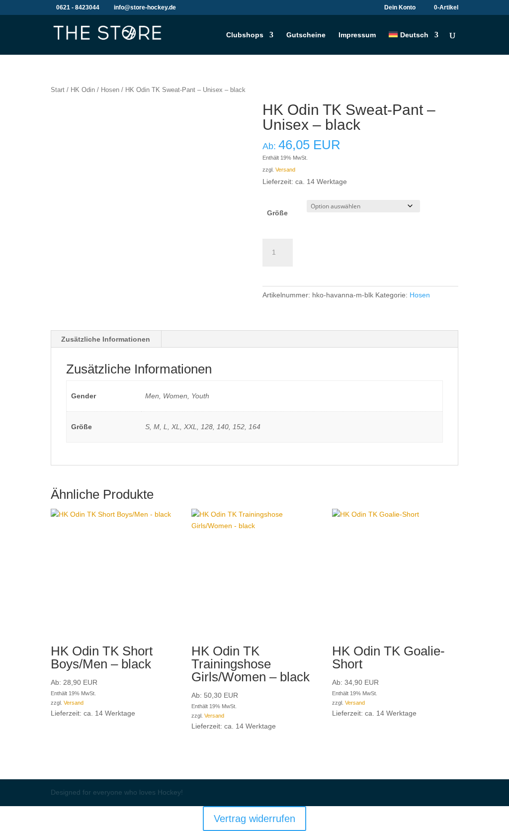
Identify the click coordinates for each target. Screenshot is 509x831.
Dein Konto (400, 7)
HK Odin (83, 89)
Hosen (110, 89)
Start (58, 89)
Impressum (357, 35)
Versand (285, 170)
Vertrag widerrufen (254, 818)
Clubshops (244, 35)
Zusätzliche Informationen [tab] (105, 339)
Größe (277, 213)
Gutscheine (306, 35)
